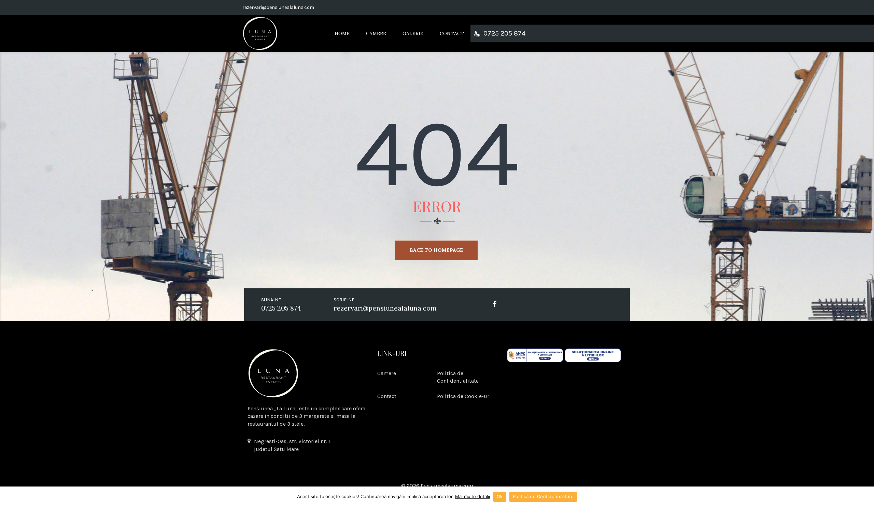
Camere (376, 33)
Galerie (413, 33)
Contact (452, 33)
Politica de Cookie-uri (464, 396)
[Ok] (865, 496)
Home (342, 33)
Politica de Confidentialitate (543, 496)
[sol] (593, 355)
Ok (500, 496)
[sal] (535, 355)
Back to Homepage (436, 250)
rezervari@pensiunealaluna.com (278, 7)
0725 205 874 (504, 33)
